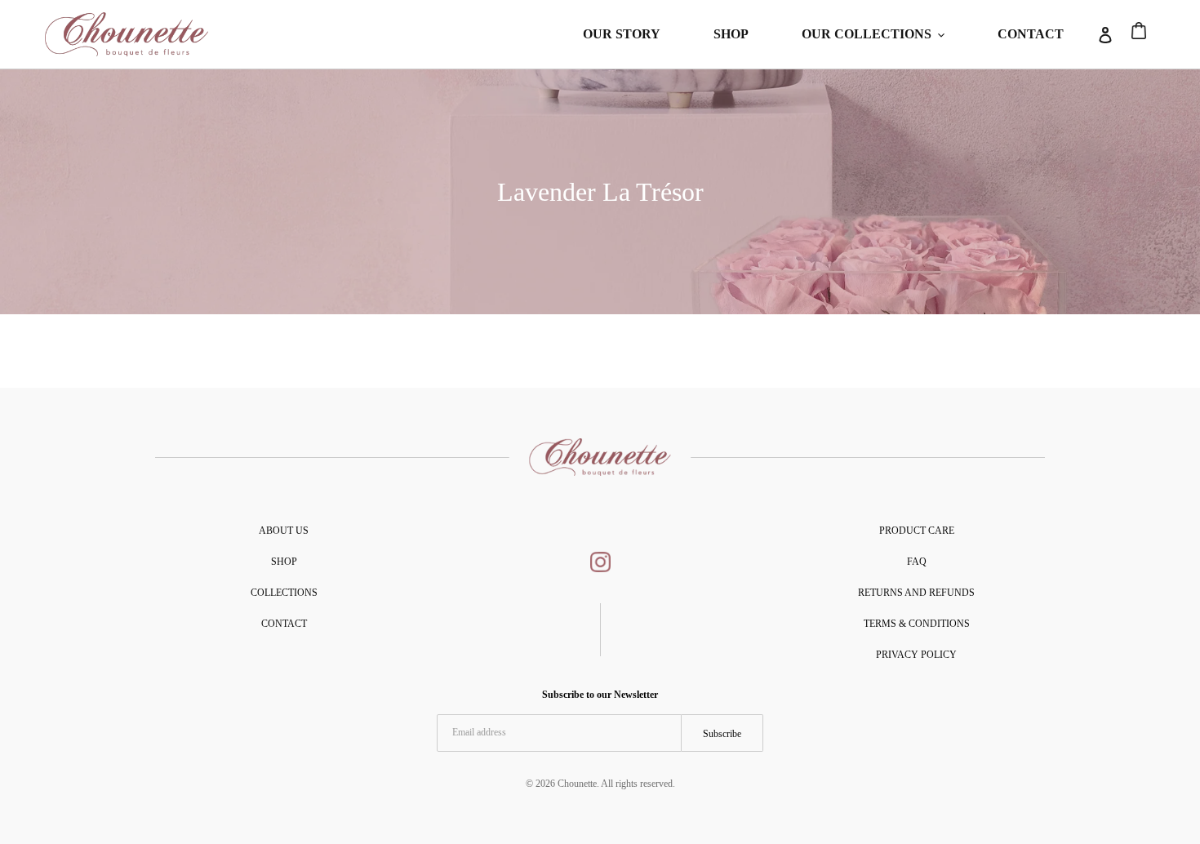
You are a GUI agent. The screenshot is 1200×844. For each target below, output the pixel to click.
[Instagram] (600, 565)
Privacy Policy (916, 654)
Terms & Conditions (917, 623)
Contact (284, 623)
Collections (284, 592)
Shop (284, 561)
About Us (284, 530)
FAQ (917, 561)
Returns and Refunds (916, 592)
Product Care (916, 530)
